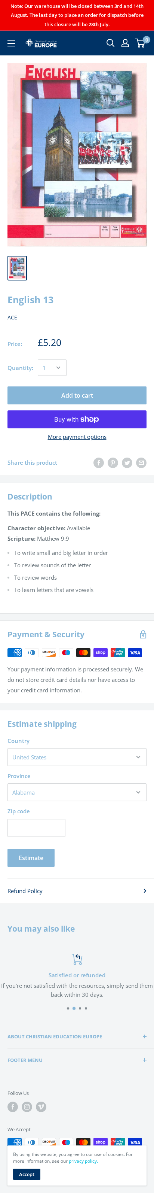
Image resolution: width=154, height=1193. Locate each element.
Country (18, 740)
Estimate (31, 858)
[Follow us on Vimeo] (41, 1107)
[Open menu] (11, 43)
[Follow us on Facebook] (12, 1107)
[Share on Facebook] (98, 462)
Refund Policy (25, 891)
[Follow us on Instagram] (27, 1107)
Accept (26, 1174)
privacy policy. (83, 1161)
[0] (140, 43)
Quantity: (20, 367)
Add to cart (77, 395)
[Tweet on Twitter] (127, 462)
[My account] (125, 43)
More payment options (77, 436)
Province (19, 776)
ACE (12, 317)
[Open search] (111, 43)
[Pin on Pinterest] (113, 462)
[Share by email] (141, 462)
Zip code (18, 811)
